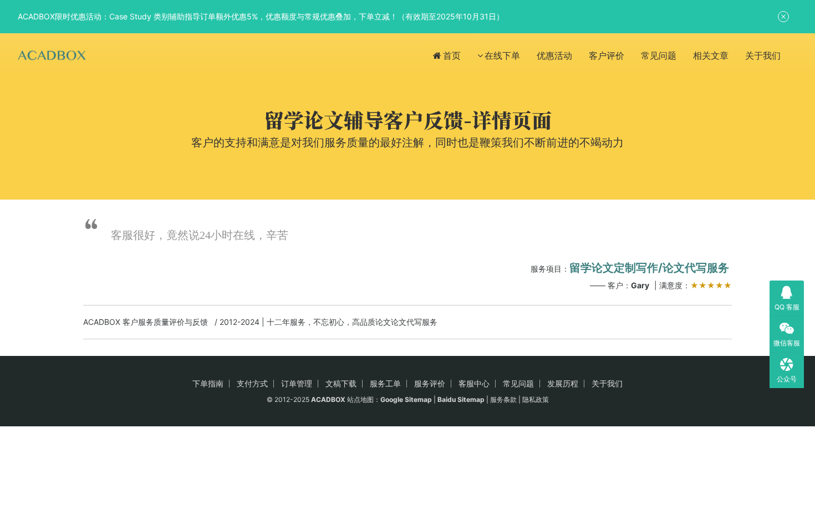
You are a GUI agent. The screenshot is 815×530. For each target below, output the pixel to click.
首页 (452, 55)
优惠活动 (554, 55)
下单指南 (207, 383)
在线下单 (502, 55)
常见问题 (658, 55)
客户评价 (606, 55)
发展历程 (562, 383)
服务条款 (503, 399)
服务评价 (429, 383)
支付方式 (252, 383)
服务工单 (385, 383)
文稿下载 (340, 383)
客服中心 (474, 383)
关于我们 (763, 55)
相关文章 (711, 55)
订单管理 (296, 383)
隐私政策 (535, 399)
